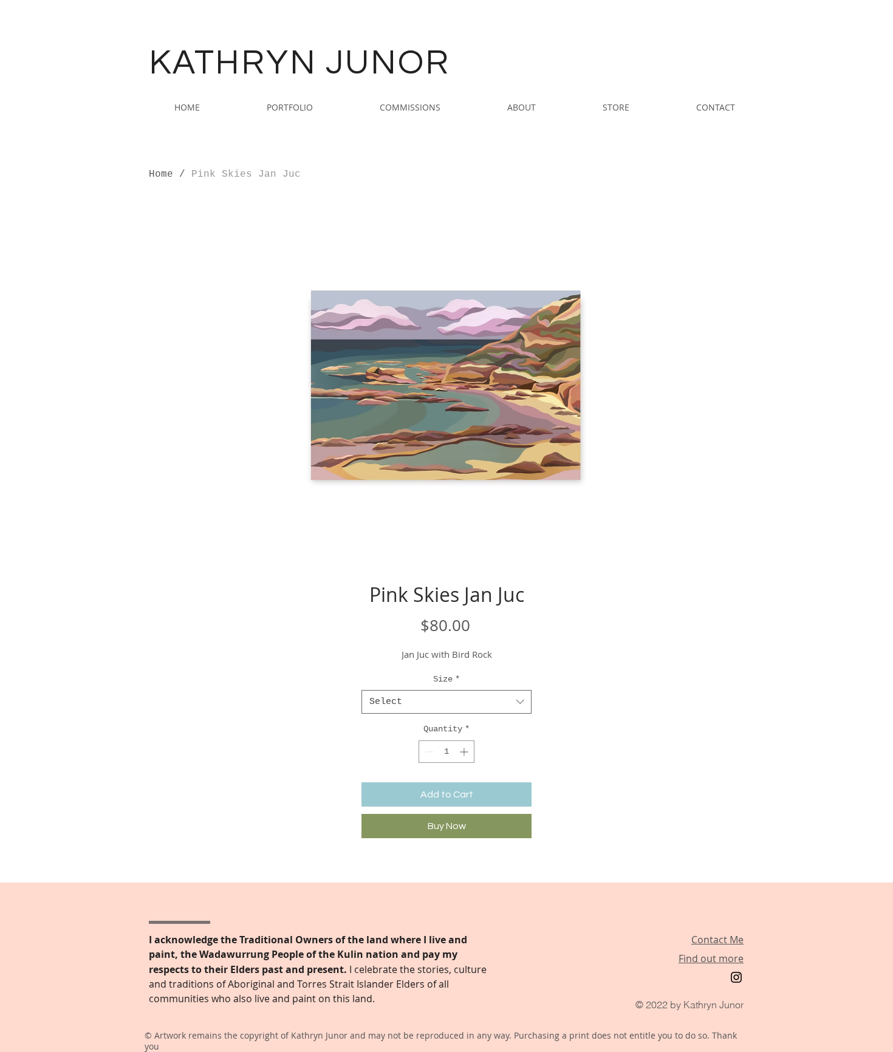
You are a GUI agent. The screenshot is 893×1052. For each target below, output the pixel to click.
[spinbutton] (446, 751)
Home (161, 174)
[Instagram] (736, 977)
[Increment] (465, 751)
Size (446, 679)
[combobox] (446, 702)
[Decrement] (428, 751)
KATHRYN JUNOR (299, 63)
